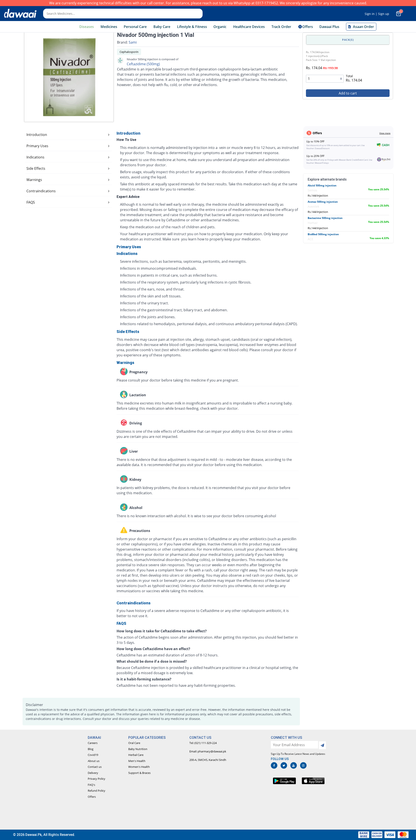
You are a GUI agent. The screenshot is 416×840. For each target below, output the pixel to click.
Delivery (93, 773)
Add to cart (348, 93)
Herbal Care (135, 755)
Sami (133, 42)
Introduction (36, 134)
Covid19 (93, 755)
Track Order (281, 26)
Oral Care (134, 743)
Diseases (86, 26)
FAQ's (91, 785)
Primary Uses (37, 146)
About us (93, 761)
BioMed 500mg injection (323, 234)
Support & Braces (139, 773)
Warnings (34, 179)
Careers (93, 743)
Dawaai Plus (329, 26)
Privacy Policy (96, 779)
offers (307, 26)
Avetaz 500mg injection (323, 202)
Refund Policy (96, 791)
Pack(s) (348, 40)
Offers (92, 797)
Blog (90, 749)
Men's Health (136, 761)
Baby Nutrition (137, 749)
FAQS (30, 202)
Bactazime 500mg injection (325, 218)
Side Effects (35, 168)
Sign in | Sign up (377, 14)
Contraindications (41, 191)
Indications (35, 157)
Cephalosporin (129, 52)
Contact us (95, 767)
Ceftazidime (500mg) (143, 64)
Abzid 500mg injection (322, 185)
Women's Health (139, 767)
